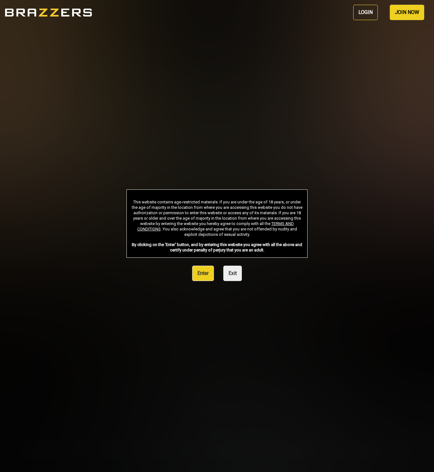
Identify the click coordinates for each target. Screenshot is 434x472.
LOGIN (365, 12)
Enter (203, 273)
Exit (232, 273)
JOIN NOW (407, 12)
